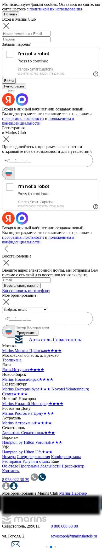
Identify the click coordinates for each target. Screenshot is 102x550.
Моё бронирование (19, 493)
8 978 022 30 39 (15, 479)
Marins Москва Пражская (31, 350)
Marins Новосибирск (27, 379)
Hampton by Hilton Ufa (27, 452)
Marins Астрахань (27, 423)
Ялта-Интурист (23, 369)
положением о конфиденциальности (38, 120)
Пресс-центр (73, 466)
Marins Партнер (73, 493)
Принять (10, 14)
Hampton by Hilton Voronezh (32, 442)
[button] (43, 546)
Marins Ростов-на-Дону (28, 413)
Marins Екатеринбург (26, 389)
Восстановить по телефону (26, 290)
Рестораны (11, 461)
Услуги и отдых (36, 461)
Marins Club (47, 493)
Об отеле (10, 466)
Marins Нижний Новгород (32, 403)
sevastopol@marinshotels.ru (74, 536)
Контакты (11, 471)
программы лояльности (23, 118)
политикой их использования (56, 9)
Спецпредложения (33, 456)
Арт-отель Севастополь (28, 432)
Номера (9, 456)
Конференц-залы (66, 456)
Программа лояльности (40, 466)
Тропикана (11, 360)
